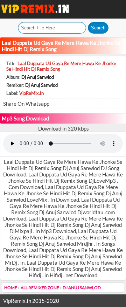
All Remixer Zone (40, 287)
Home (10, 287)
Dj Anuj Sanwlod (37, 77)
